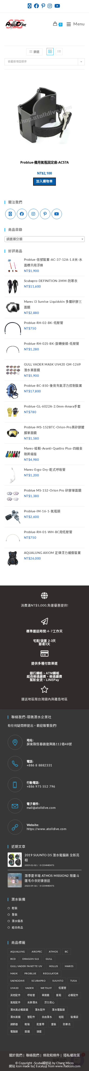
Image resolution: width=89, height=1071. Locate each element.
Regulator (51, 973)
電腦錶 (14, 1031)
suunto (57, 981)
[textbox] (44, 239)
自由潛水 (47, 1017)
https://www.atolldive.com (46, 829)
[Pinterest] (45, 214)
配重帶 (40, 1024)
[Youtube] (57, 214)
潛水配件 (40, 1010)
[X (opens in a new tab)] (30, 5)
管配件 (31, 1017)
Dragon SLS (30, 959)
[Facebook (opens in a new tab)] (36, 5)
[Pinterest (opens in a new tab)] (43, 5)
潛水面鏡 (15, 1017)
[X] (10, 214)
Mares (69, 966)
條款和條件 (51, 1055)
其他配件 (15, 995)
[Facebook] (22, 214)
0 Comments (47, 865)
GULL (49, 959)
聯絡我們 (32, 1055)
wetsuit (46, 988)
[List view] (59, 51)
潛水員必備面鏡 (19, 1010)
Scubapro (38, 981)
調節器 (14, 1024)
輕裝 (14, 908)
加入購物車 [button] (44, 181)
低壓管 (62, 988)
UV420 (14, 988)
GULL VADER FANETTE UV (26, 966)
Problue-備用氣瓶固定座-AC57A (44, 162)
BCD (13, 959)
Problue (30, 973)
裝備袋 (74, 1017)
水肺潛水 (32, 1002)
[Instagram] (33, 214)
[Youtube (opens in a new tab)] (57, 5)
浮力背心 (49, 1002)
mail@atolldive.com (41, 807)
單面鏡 (45, 995)
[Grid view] (50, 51)
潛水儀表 (17, 921)
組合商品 (17, 927)
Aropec (37, 951)
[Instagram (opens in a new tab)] (49, 5)
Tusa (73, 981)
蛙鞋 (61, 1017)
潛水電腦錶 (58, 1010)
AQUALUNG (17, 951)
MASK (14, 973)
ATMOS (53, 951)
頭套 (39, 1031)
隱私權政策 (71, 1055)
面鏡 (27, 1031)
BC (66, 951)
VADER (29, 988)
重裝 (14, 914)
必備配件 (73, 995)
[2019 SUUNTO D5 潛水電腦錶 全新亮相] (15, 859)
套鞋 (58, 995)
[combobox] (45, 239)
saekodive (17, 981)
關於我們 (15, 1055)
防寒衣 (67, 1024)
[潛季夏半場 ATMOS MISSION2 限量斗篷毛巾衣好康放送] (15, 880)
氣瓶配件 (15, 1002)
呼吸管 (31, 995)
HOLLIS (53, 966)
